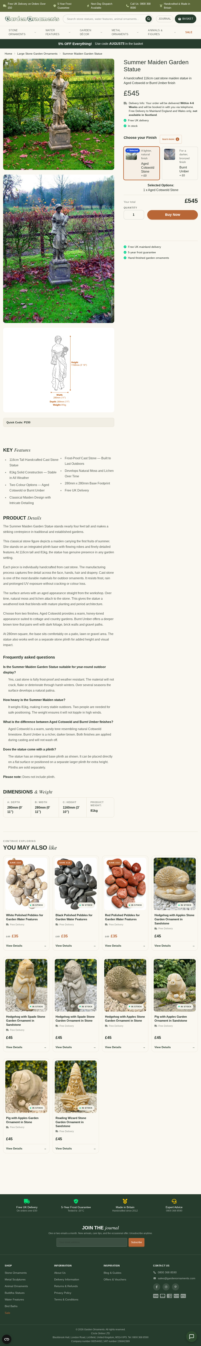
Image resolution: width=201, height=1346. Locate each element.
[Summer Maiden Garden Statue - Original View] (58, 249)
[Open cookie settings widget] (6, 1339)
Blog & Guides (112, 1272)
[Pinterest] (175, 1286)
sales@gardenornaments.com (176, 1278)
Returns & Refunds (66, 1286)
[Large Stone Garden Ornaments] (58, 114)
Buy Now (172, 215)
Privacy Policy (62, 1292)
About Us (60, 1272)
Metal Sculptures (15, 1279)
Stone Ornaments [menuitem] (17, 32)
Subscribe (136, 1242)
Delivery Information (66, 1279)
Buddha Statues (15, 1292)
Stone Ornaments (16, 1272)
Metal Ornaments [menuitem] (120, 32)
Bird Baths (11, 1306)
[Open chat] (191, 1336)
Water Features (14, 1299)
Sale (7, 1312)
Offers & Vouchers (115, 1279)
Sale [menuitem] (188, 32)
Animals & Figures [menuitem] (155, 32)
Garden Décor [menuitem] (85, 32)
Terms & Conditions (66, 1299)
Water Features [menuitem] (53, 32)
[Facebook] (156, 1286)
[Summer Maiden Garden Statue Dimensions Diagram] (58, 370)
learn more (168, 139)
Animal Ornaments (16, 1286)
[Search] (148, 19)
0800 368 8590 (167, 1272)
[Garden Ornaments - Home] (32, 19)
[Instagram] (166, 1286)
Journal (165, 18)
